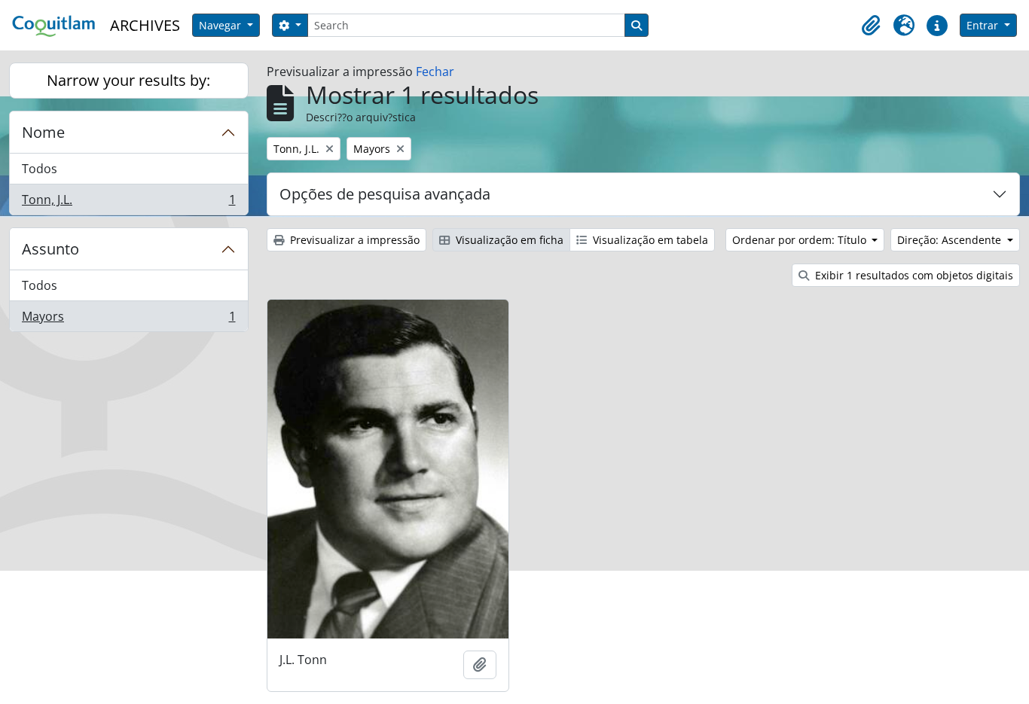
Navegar (221, 25)
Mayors (128, 319)
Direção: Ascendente (950, 240)
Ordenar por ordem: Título (800, 240)
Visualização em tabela (649, 240)
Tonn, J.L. (128, 203)
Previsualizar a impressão (353, 240)
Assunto (50, 249)
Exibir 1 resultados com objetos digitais (912, 275)
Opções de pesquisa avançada (384, 194)
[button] (870, 25)
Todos (39, 168)
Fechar (435, 71)
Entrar (983, 25)
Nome (43, 132)
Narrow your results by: (128, 80)
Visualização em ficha (508, 240)
